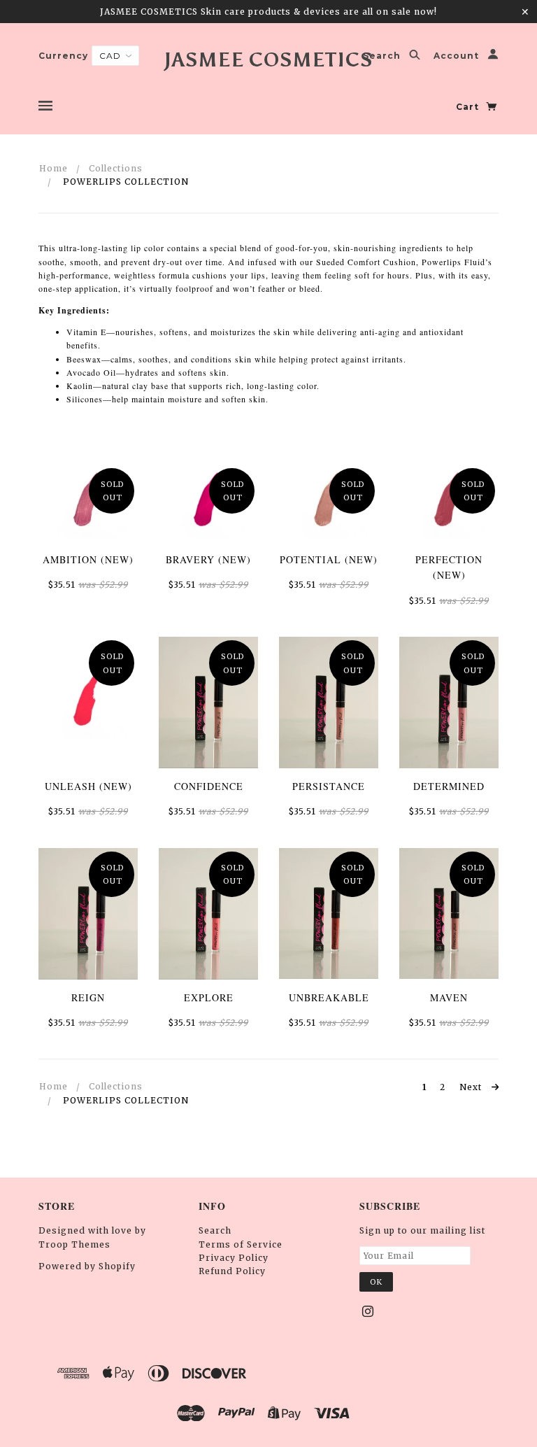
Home (53, 168)
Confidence (208, 786)
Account (458, 56)
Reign (88, 997)
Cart (469, 106)
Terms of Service (240, 1244)
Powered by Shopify (87, 1266)
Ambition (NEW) (88, 559)
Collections (116, 168)
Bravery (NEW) (208, 559)
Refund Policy (232, 1271)
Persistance (328, 786)
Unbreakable (329, 997)
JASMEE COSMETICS (268, 59)
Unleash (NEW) (88, 786)
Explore (209, 997)
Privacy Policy (233, 1257)
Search (383, 56)
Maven (449, 997)
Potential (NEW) (329, 559)
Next (472, 1087)
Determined (449, 786)
